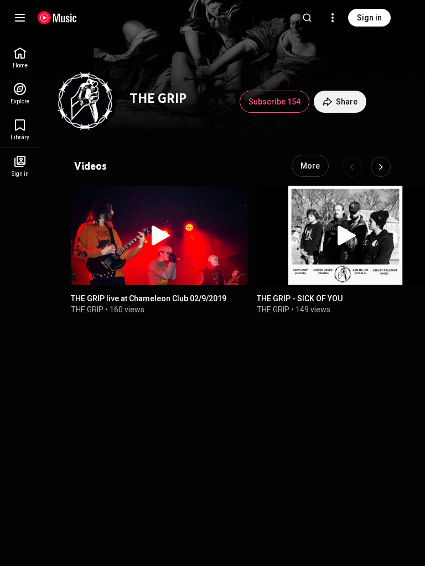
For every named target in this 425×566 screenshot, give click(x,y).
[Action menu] (235, 201)
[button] (159, 235)
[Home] (57, 17)
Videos (90, 165)
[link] (19, 58)
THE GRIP (87, 309)
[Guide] (20, 17)
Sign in (369, 17)
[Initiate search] (307, 18)
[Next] (381, 167)
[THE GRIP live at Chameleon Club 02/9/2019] (159, 235)
